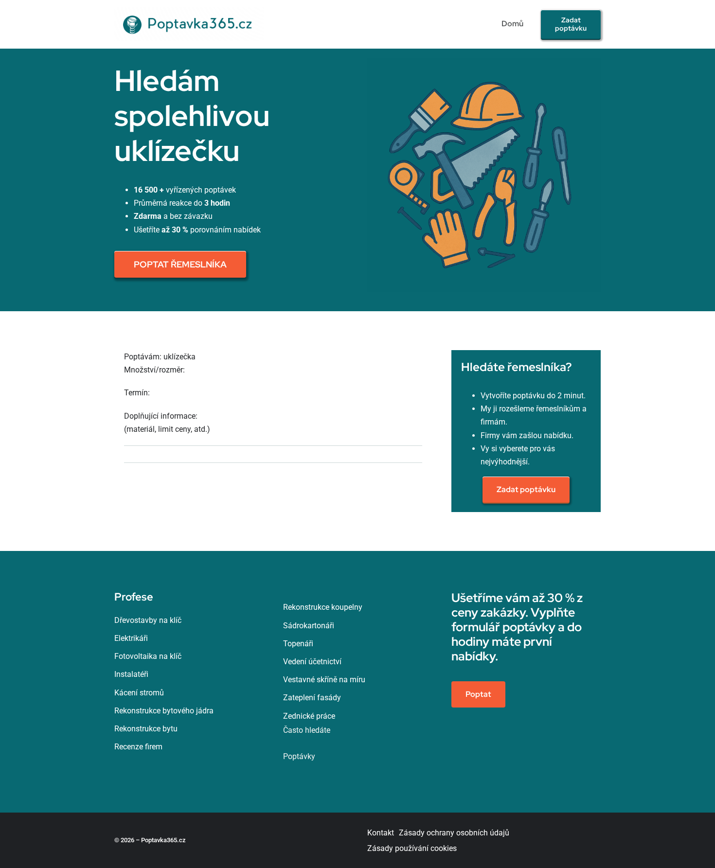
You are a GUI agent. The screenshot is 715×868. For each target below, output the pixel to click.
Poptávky (299, 756)
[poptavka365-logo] (189, 11)
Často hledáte (306, 730)
